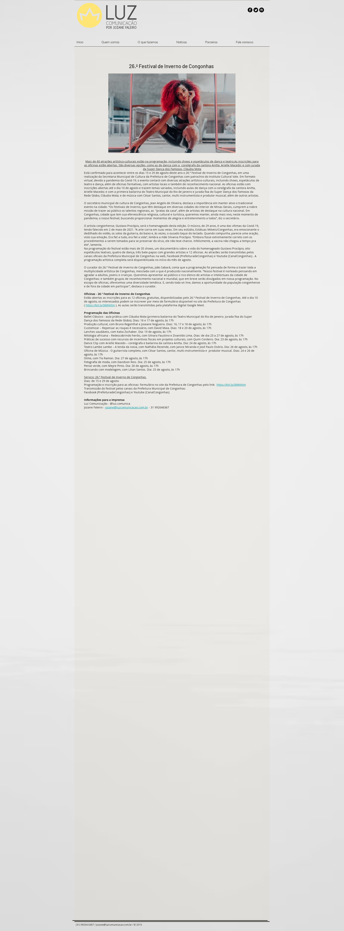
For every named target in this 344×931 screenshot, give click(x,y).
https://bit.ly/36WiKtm (100, 305)
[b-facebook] (250, 10)
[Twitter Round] (255, 10)
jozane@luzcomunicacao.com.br (126, 407)
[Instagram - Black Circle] (261, 10)
